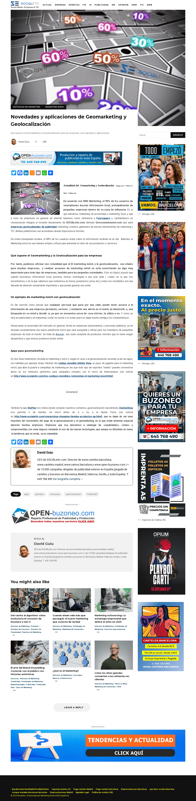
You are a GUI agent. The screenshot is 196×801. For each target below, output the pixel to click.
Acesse (60, 334)
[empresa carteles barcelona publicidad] (161, 670)
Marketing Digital (18, 685)
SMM (134, 5)
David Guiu (24, 142)
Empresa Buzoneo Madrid (61, 792)
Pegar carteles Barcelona (107, 789)
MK (113, 5)
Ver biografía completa (66, 479)
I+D (84, 5)
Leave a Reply (73, 707)
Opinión (123, 5)
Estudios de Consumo (20, 629)
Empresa (60, 5)
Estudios (35, 626)
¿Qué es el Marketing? (72, 654)
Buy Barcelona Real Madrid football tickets (30, 789)
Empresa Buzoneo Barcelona (134, 789)
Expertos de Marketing (31, 632)
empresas (55, 494)
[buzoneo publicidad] (66, 164)
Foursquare (103, 218)
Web (149, 5)
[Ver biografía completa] (82, 479)
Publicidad (102, 5)
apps (26, 494)
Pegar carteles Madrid (83, 789)
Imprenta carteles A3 (61, 789)
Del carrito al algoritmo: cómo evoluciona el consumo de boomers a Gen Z (30, 600)
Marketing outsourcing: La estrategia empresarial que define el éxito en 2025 (114, 600)
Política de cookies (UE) (102, 792)
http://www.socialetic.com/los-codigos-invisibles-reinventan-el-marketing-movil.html (63, 376)
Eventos (74, 5)
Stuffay (32, 407)
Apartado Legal (82, 792)
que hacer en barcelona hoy (162, 789)
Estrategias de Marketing (32, 682)
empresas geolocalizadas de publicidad (34, 226)
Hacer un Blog (121, 684)
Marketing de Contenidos (73, 629)
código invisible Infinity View (74, 363)
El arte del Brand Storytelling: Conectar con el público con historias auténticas (30, 652)
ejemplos (39, 494)
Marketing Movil (54, 107)
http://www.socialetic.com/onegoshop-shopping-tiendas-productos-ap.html (57, 416)
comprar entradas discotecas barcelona (29, 792)
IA (90, 5)
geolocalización (73, 494)
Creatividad (15, 682)
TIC (142, 5)
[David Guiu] (24, 556)
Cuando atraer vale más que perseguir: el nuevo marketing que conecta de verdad (72, 600)
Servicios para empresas (114, 629)
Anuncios (15, 679)
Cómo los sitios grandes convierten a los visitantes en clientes (114, 655)
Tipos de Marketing (24, 687)
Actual (47, 5)
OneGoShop (126, 407)
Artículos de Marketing (26, 107)
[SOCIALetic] (25, 5)
